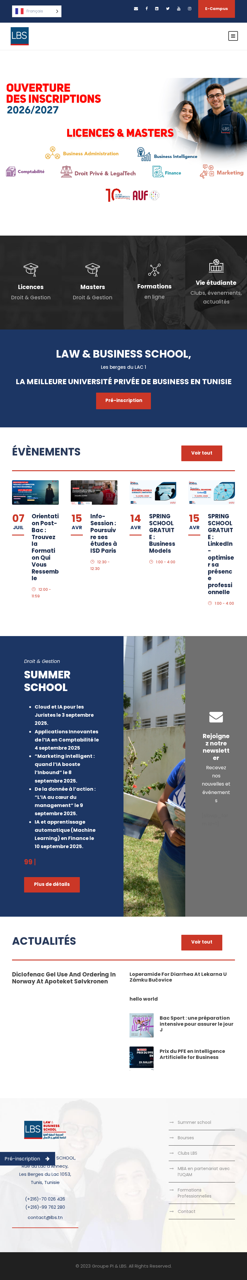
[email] (136, 8)
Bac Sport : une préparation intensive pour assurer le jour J (196, 1024)
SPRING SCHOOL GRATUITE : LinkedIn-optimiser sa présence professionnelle (221, 554)
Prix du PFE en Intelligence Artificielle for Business (192, 1054)
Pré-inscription (22, 1158)
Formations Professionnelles (194, 1193)
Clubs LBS (187, 1153)
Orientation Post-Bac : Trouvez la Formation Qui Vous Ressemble (45, 547)
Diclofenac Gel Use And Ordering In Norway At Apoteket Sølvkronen (64, 978)
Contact (186, 1211)
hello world (144, 998)
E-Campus (216, 8)
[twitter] (168, 8)
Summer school (194, 1122)
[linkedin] (156, 8)
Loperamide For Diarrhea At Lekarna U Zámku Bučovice (178, 977)
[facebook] (146, 8)
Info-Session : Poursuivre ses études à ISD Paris (103, 533)
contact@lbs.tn (45, 1217)
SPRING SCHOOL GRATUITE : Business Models (162, 533)
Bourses (186, 1138)
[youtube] (178, 8)
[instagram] (189, 8)
